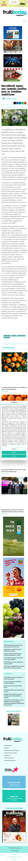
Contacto (6, 748)
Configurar (14, 449)
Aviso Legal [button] (14, 854)
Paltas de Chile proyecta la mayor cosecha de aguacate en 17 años (12, 654)
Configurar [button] (14, 859)
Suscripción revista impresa (11, 750)
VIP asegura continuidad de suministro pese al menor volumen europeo (14, 667)
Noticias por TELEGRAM (14, 782)
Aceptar (14, 456)
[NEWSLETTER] (14, 793)
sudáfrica (7, 337)
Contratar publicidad (9, 760)
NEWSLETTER (14, 796)
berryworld (21, 335)
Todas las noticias (9, 758)
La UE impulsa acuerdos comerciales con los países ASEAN (13, 658)
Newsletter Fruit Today (10, 753)
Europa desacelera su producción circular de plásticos (12, 682)
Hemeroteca (7, 755)
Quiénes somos (8, 745)
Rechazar (14, 452)
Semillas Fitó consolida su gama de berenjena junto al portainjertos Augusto (13, 695)
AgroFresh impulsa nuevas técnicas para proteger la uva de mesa (13, 646)
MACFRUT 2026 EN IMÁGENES (13, 711)
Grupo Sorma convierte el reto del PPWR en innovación (12, 650)
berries (14, 335)
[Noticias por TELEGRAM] (14, 779)
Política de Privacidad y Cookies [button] (14, 857)
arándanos (7, 335)
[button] (4, 21)
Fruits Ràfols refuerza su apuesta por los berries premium (13, 678)
